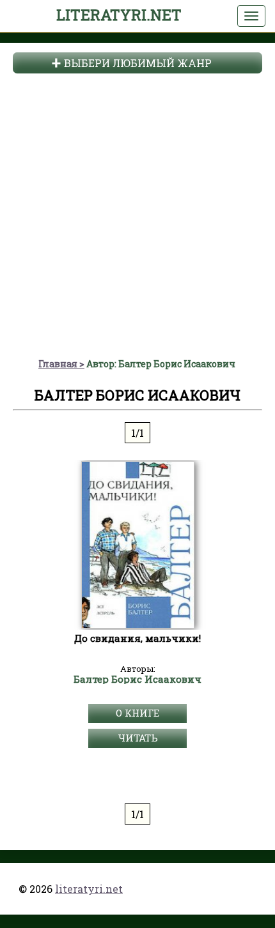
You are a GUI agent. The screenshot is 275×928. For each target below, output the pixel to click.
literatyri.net (119, 14)
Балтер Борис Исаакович (137, 679)
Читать (138, 737)
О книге (137, 712)
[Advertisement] (137, 214)
